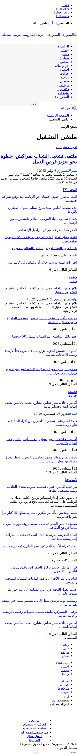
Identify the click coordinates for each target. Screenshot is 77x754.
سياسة (64, 58)
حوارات (64, 85)
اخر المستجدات (66, 147)
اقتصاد (64, 69)
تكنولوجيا (63, 89)
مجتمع (64, 62)
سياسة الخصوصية (34, 728)
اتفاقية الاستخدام (34, 724)
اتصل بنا (34, 740)
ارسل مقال (34, 736)
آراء (66, 696)
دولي (65, 54)
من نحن (34, 720)
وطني (65, 50)
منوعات (63, 93)
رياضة (65, 77)
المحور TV (61, 97)
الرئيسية (63, 46)
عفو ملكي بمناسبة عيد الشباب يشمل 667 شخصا (44, 336)
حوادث (64, 73)
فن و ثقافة (61, 65)
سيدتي (64, 81)
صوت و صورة (60, 700)
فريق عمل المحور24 (34, 732)
